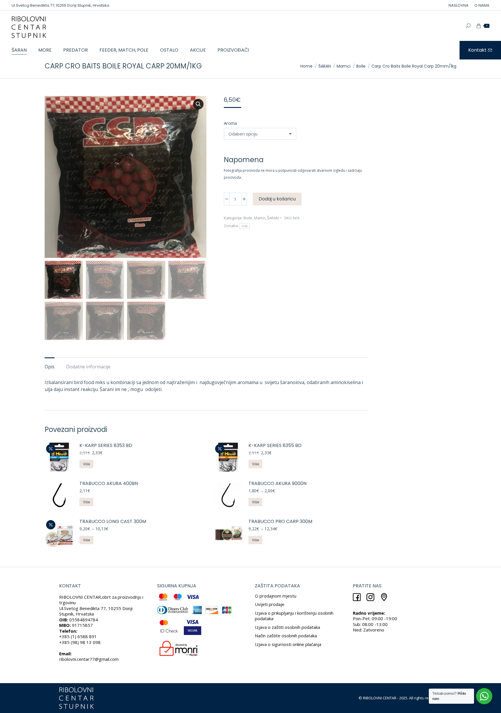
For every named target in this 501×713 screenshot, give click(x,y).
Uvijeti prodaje (269, 604)
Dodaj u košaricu (277, 199)
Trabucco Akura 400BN (108, 484)
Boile (248, 217)
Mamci (259, 217)
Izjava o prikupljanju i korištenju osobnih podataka (294, 616)
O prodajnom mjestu (275, 596)
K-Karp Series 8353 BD (105, 446)
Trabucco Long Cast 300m (112, 522)
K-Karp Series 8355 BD (275, 446)
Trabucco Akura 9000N (277, 484)
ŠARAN (273, 217)
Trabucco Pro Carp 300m (280, 522)
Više (86, 464)
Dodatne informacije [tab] (88, 366)
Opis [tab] (50, 366)
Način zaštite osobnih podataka (286, 635)
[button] (198, 104)
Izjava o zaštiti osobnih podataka (287, 627)
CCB (245, 226)
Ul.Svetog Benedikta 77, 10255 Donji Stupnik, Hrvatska (60, 5)
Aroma (230, 123)
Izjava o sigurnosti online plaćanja (288, 644)
